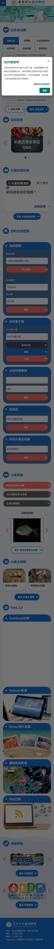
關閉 (45, 90)
